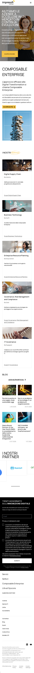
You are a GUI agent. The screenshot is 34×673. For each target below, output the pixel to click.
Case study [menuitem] (5, 628)
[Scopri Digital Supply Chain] (17, 178)
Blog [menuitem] (3, 622)
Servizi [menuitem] (5, 574)
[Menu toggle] (30, 2)
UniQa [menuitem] (4, 607)
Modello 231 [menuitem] (5, 635)
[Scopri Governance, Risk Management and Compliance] (17, 303)
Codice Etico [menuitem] (6, 632)
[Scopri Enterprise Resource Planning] (17, 260)
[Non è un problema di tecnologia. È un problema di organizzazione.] (25, 396)
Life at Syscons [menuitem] (9, 588)
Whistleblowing (6, 666)
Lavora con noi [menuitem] (8, 593)
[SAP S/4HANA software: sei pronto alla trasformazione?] (25, 427)
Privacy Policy (15, 666)
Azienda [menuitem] (4, 600)
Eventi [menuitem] (4, 625)
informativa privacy (15, 555)
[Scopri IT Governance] (17, 347)
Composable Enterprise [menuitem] (13, 583)
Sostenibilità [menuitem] (6, 610)
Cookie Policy (21, 666)
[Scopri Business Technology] (17, 219)
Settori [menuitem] (5, 579)
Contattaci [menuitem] (5, 618)
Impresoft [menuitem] (5, 604)
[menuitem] (17, 614)
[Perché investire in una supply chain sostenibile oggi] (9, 396)
